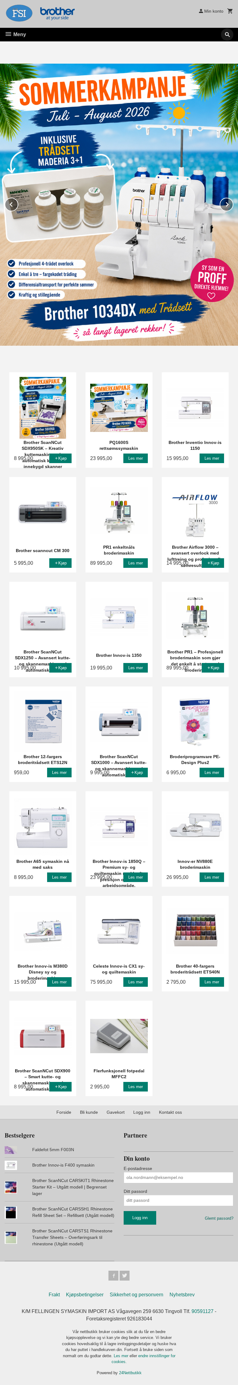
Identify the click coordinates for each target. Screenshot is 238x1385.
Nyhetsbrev (182, 1294)
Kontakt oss (170, 1112)
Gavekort (116, 1112)
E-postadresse (138, 1168)
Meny (19, 34)
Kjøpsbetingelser (85, 1294)
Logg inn (141, 1112)
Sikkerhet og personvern (136, 1294)
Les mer (122, 1355)
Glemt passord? (219, 1218)
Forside (63, 1112)
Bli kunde (89, 1112)
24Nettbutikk (130, 1372)
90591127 (203, 1311)
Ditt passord (135, 1191)
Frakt (54, 1294)
